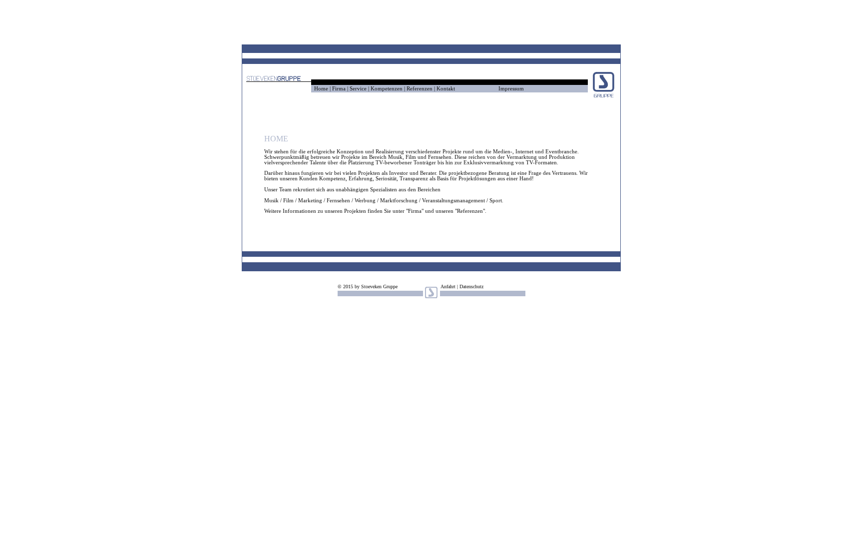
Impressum (511, 88)
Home (321, 88)
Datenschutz (471, 286)
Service (358, 88)
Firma (339, 88)
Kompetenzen (387, 88)
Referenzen (419, 88)
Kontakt (445, 88)
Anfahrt (447, 286)
